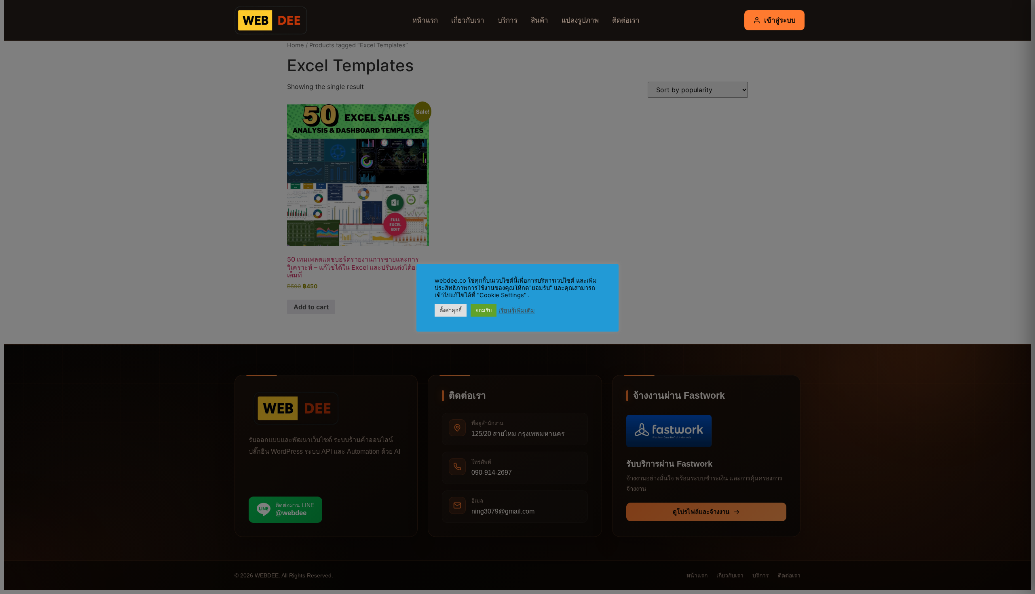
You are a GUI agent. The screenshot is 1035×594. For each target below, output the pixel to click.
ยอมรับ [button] (483, 310)
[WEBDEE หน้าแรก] (268, 20)
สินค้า (539, 20)
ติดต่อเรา (626, 20)
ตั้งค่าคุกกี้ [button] (450, 310)
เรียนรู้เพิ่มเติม (516, 310)
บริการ (508, 20)
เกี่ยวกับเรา (467, 20)
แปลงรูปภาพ (580, 20)
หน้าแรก (425, 20)
